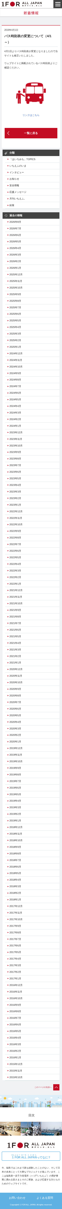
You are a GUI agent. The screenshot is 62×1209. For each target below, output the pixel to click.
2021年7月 (15, 623)
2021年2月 (15, 656)
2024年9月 (15, 373)
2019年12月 (16, 748)
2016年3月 (15, 1044)
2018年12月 (16, 827)
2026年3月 (15, 254)
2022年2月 (15, 577)
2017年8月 (15, 932)
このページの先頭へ (42, 1087)
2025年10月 (16, 287)
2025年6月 (15, 313)
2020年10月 (16, 682)
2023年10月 (16, 445)
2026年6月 (15, 235)
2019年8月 (15, 774)
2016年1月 (15, 1057)
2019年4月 (15, 800)
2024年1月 (15, 425)
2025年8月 (15, 300)
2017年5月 (15, 952)
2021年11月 (15, 596)
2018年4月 (15, 879)
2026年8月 (15, 221)
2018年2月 (15, 893)
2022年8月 (15, 537)
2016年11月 (15, 991)
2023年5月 (15, 478)
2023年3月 (15, 491)
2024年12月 (16, 353)
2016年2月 (15, 1050)
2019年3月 (15, 807)
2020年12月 (16, 669)
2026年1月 (15, 267)
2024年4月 (15, 406)
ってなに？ (31, 1156)
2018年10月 (16, 840)
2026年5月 (15, 241)
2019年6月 (15, 787)
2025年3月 (15, 333)
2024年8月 (15, 379)
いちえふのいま (17, 165)
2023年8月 (15, 458)
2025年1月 (15, 346)
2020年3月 (15, 728)
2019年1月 (15, 820)
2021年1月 (15, 662)
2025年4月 (15, 327)
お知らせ (14, 178)
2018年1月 (15, 899)
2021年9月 (15, 610)
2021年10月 (16, 603)
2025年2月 (15, 340)
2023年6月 (15, 471)
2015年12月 (16, 1064)
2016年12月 (16, 985)
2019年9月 (15, 768)
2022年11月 (15, 518)
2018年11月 (15, 833)
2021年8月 (15, 616)
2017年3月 (15, 965)
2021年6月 (15, 629)
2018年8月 (15, 853)
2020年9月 (15, 689)
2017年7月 (15, 939)
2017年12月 (16, 906)
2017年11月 (15, 912)
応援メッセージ (17, 192)
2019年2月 (15, 814)
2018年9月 (15, 847)
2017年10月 (16, 919)
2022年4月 (15, 564)
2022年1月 (15, 583)
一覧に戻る (31, 133)
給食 (11, 205)
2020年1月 (15, 741)
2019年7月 (15, 781)
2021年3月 (15, 649)
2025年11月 (15, 281)
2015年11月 (15, 1070)
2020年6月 (15, 708)
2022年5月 (15, 557)
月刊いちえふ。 (17, 198)
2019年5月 (15, 794)
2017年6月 (15, 945)
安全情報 (14, 185)
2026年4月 (15, 248)
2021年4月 (15, 643)
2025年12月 (16, 274)
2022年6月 (15, 550)
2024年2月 (15, 419)
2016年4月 (15, 1037)
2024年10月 (16, 366)
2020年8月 (15, 695)
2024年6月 (15, 392)
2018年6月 (15, 866)
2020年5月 (15, 715)
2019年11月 (15, 754)
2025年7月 (15, 307)
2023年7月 (15, 465)
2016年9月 (15, 1004)
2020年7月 (15, 702)
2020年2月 (15, 735)
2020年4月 (15, 722)
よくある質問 (45, 1197)
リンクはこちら (31, 115)
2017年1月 (15, 978)
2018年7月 (15, 860)
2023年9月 (15, 452)
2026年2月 (15, 261)
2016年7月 (15, 1017)
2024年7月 (15, 386)
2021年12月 (16, 590)
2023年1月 (15, 504)
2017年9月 (15, 925)
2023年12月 (16, 432)
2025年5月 (15, 320)
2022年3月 (15, 570)
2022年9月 (15, 531)
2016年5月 (15, 1031)
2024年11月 (15, 360)
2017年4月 (15, 958)
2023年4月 (15, 485)
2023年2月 (15, 498)
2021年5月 (15, 636)
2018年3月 (15, 886)
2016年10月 (16, 998)
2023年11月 (15, 439)
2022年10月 (16, 524)
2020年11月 (15, 675)
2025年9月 (15, 294)
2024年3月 (15, 412)
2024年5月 (15, 399)
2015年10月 (16, 1077)
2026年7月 (15, 228)
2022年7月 (15, 544)
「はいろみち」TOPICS (22, 159)
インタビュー (16, 172)
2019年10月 (16, 761)
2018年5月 (15, 873)
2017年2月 (15, 971)
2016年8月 (15, 1011)
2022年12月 (16, 511)
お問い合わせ (17, 1197)
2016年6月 (15, 1024)
